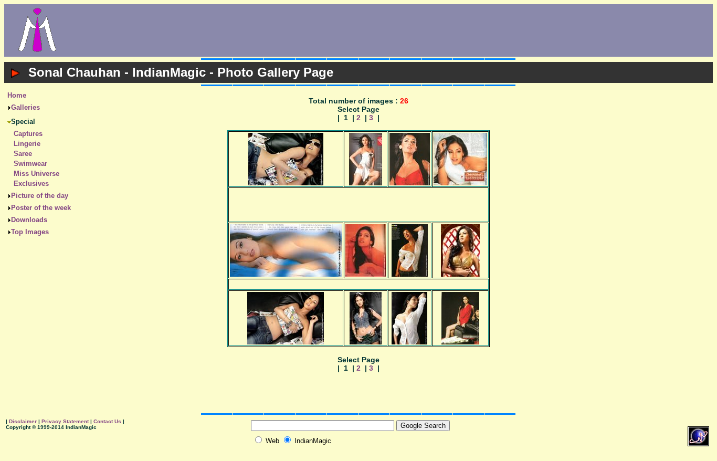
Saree (23, 154)
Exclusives (31, 183)
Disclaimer (23, 421)
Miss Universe (36, 173)
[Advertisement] (392, 30)
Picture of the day (39, 196)
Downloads (29, 220)
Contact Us (107, 421)
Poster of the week (41, 208)
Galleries (25, 107)
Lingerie (27, 144)
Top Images (30, 232)
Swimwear (30, 163)
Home (16, 95)
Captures (28, 134)
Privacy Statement (65, 421)
